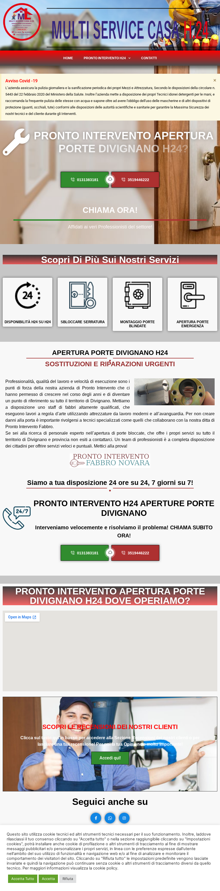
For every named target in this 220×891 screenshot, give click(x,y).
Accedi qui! (110, 757)
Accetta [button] (48, 878)
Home (68, 58)
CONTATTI (149, 58)
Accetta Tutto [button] (22, 878)
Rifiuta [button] (68, 878)
